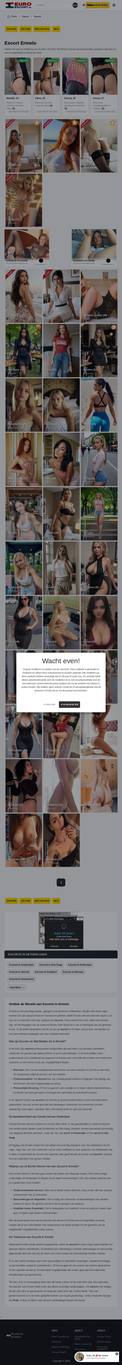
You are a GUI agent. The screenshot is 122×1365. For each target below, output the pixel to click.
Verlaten (50, 705)
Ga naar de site (70, 705)
